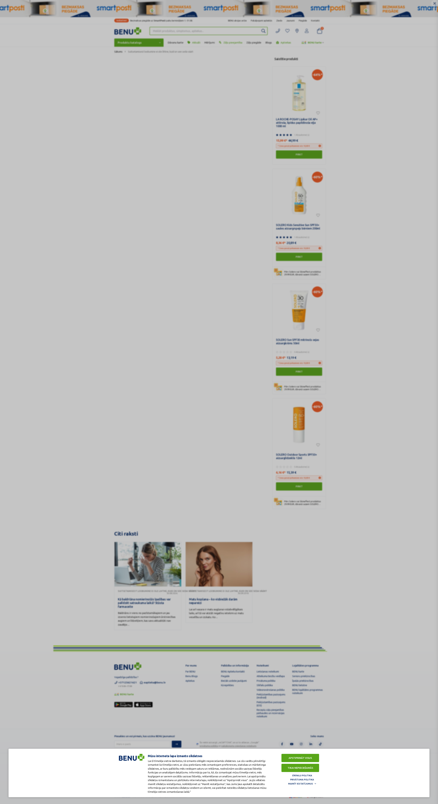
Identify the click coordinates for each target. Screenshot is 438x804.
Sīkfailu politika (302, 775)
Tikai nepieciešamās (300, 768)
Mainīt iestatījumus (300, 783)
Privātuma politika (302, 779)
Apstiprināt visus (300, 758)
